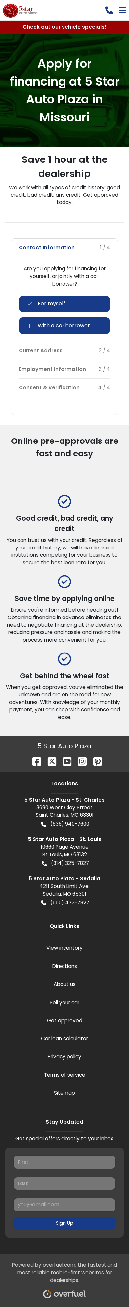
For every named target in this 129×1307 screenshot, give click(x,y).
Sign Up (64, 1223)
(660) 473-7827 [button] (69, 902)
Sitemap (64, 1092)
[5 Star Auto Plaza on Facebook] (34, 761)
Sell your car (64, 1002)
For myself (51, 303)
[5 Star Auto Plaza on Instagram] (79, 761)
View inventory (64, 947)
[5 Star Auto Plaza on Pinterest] (95, 761)
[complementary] (109, 1287)
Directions (64, 966)
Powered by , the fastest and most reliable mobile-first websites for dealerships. (64, 1272)
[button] (109, 10)
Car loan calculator (64, 1038)
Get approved (64, 1020)
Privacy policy (64, 1056)
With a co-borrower (64, 325)
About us (65, 984)
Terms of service (64, 1074)
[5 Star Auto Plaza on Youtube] (64, 761)
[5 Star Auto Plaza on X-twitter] (49, 761)
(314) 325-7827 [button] (70, 863)
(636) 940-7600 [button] (69, 823)
